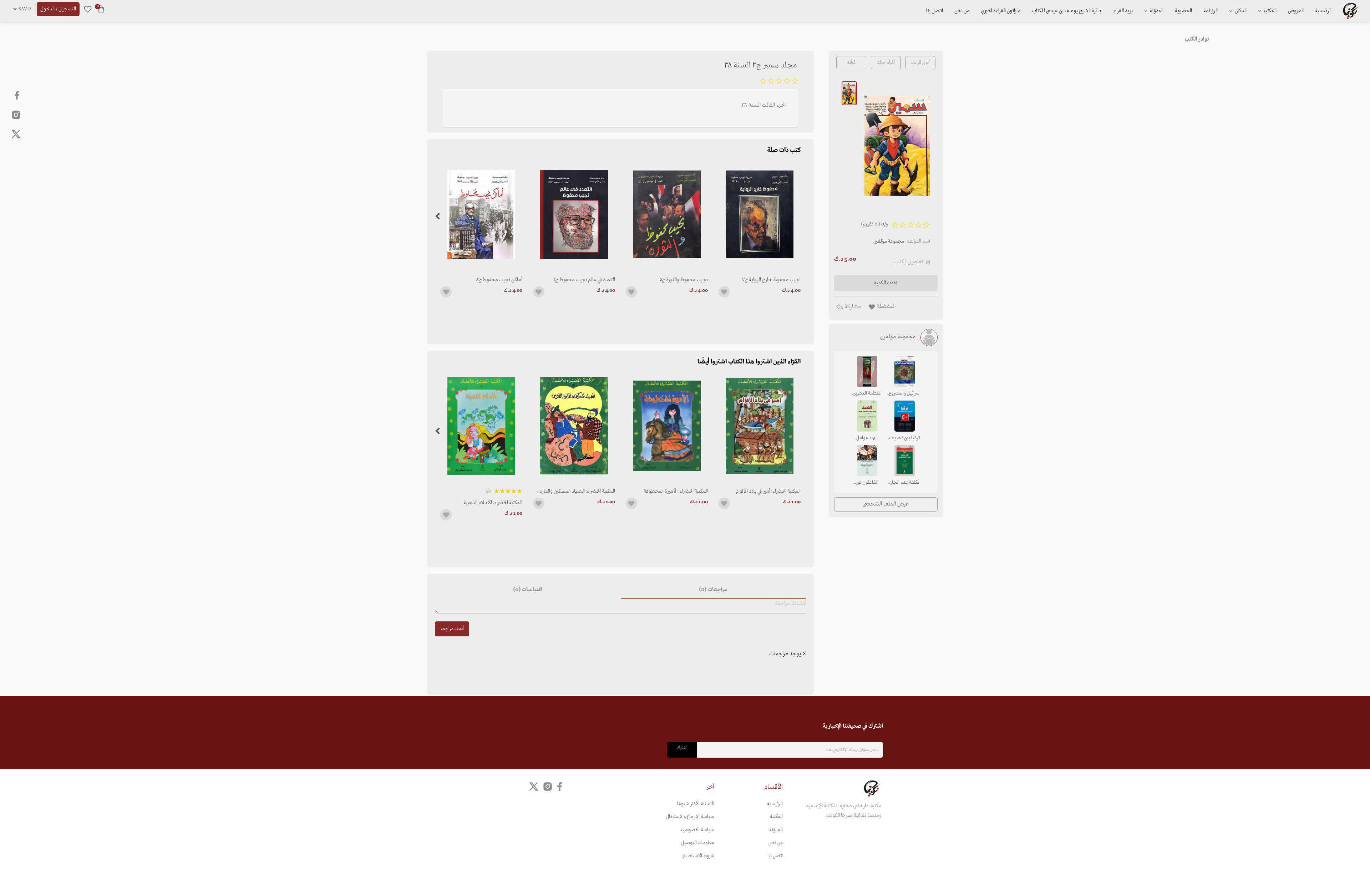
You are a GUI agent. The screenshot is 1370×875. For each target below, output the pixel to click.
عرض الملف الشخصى (886, 504)
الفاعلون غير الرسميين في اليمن (867, 483)
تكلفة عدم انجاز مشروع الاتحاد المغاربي (904, 483)
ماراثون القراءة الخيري (1001, 11)
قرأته (851, 62)
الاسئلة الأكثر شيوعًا (695, 804)
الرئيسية (1323, 11)
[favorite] (88, 9)
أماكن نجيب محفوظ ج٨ (499, 280)
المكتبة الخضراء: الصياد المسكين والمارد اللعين (577, 491)
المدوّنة (776, 830)
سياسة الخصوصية (697, 830)
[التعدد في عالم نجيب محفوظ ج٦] (574, 214)
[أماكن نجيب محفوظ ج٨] (481, 214)
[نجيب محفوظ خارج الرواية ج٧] (760, 214)
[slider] (778, 82)
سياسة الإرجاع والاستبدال (690, 816)
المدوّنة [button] (1155, 11)
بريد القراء (1123, 11)
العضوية (1183, 11)
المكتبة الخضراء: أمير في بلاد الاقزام (768, 491)
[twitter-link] (533, 787)
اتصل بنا (934, 11)
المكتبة (1269, 11)
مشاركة (852, 306)
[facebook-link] (18, 95)
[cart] (101, 9)
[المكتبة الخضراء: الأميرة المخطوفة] (667, 426)
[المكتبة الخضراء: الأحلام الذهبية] (481, 426)
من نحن (962, 11)
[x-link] (16, 134)
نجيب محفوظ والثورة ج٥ (684, 280)
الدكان (1240, 11)
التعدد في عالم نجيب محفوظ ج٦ (584, 280)
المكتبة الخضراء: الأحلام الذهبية (492, 503)
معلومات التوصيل (697, 842)
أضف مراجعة (452, 628)
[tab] (713, 590)
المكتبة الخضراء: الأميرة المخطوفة (676, 491)
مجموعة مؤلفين (888, 241)
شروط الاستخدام (698, 856)
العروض (1296, 11)
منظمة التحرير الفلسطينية (867, 394)
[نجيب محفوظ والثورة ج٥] (667, 214)
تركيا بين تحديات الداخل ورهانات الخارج (904, 438)
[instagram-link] (16, 114)
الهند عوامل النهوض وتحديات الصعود (867, 438)
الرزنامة (1210, 11)
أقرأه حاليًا (886, 62)
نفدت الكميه (885, 283)
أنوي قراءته (920, 62)
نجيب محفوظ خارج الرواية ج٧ (771, 280)
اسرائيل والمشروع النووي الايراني (904, 394)
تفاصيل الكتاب (908, 262)
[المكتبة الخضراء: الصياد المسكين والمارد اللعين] (574, 426)
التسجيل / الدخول (58, 9)
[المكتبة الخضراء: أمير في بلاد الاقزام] (760, 426)
